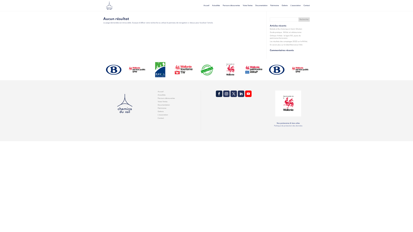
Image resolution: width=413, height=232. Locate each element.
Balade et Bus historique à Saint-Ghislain (286, 29)
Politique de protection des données (288, 126)
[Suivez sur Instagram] (226, 94)
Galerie (285, 5)
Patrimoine (274, 5)
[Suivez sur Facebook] (219, 94)
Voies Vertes (248, 5)
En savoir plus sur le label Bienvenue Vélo (286, 45)
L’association (295, 5)
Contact (307, 5)
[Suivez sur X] (233, 94)
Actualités (216, 5)
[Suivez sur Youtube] (248, 94)
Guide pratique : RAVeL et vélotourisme (285, 32)
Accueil (206, 5)
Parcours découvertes (231, 5)
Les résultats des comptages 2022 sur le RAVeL (289, 41)
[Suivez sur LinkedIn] (241, 94)
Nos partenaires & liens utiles (288, 123)
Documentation (261, 5)
